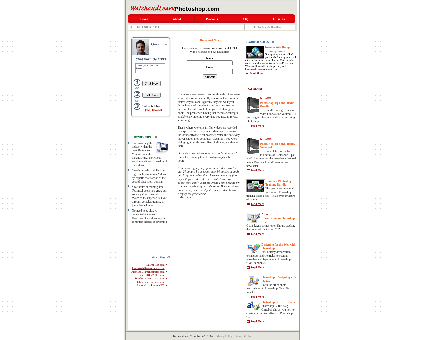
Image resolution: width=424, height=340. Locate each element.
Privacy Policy (223, 336)
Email (209, 67)
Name (209, 58)
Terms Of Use (243, 336)
